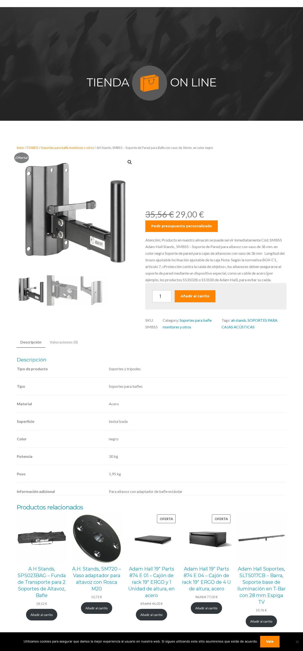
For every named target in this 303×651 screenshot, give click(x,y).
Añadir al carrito (195, 296)
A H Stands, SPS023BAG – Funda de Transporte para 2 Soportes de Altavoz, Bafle (42, 582)
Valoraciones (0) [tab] (64, 342)
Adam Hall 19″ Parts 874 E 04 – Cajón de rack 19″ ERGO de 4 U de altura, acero (206, 579)
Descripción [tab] (30, 342)
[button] (129, 162)
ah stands (238, 320)
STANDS (32, 148)
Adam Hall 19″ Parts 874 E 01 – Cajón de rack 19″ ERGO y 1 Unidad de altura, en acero (151, 582)
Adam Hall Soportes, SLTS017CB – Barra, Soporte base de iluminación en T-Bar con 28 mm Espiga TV (261, 585)
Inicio (20, 148)
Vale (270, 641)
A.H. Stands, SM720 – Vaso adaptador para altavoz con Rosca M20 (96, 579)
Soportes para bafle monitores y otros (67, 148)
